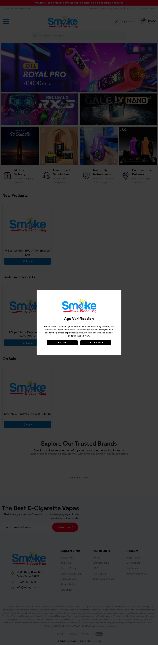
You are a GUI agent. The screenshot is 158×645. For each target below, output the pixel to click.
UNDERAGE (95, 342)
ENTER (62, 342)
